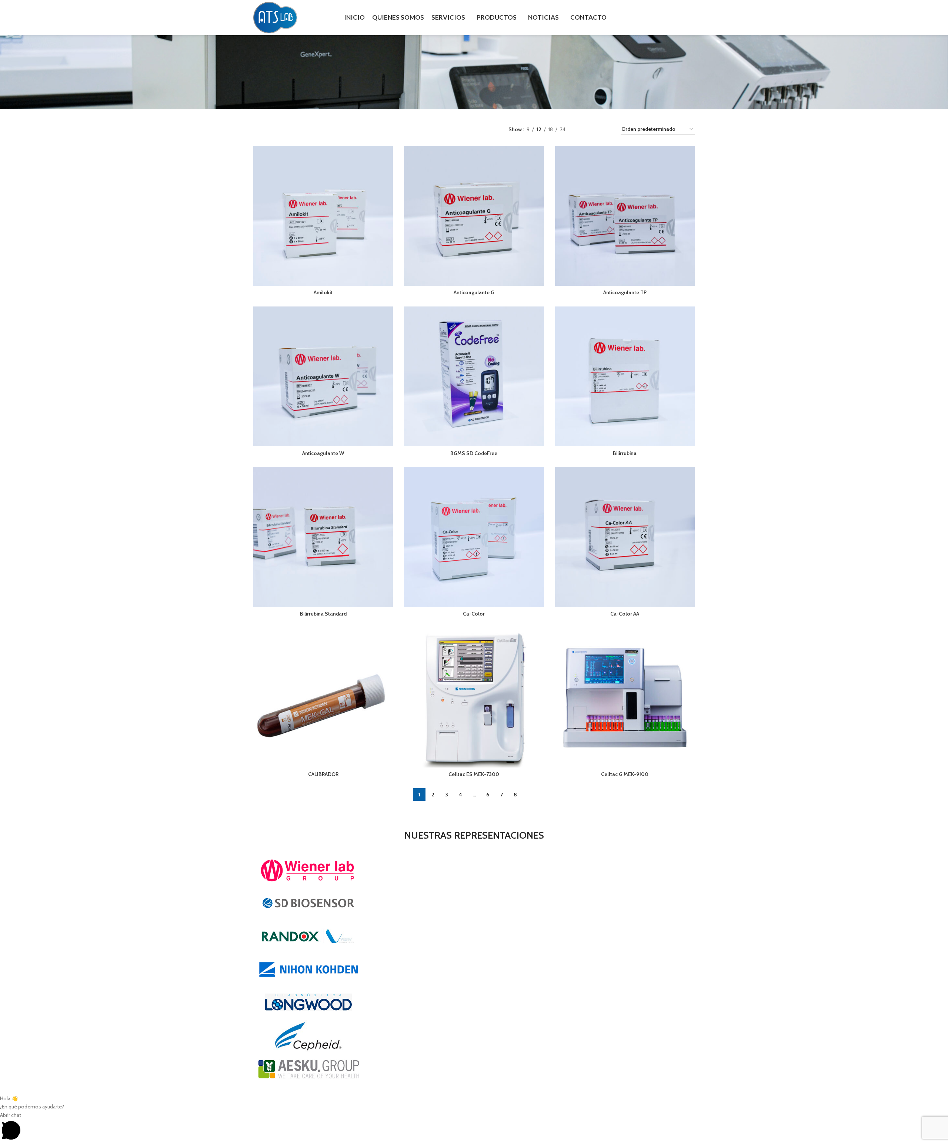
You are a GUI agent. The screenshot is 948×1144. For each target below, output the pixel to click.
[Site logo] (275, 17)
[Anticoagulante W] (323, 376)
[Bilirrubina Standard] (323, 537)
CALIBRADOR (323, 774)
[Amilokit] (323, 216)
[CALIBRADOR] (323, 697)
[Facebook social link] (657, 17)
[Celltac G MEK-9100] (625, 697)
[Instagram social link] (667, 17)
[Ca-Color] (474, 537)
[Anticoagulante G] (474, 216)
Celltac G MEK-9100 (624, 774)
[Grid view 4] (606, 129)
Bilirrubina (625, 453)
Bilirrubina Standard (323, 613)
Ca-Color (474, 613)
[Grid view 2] (582, 129)
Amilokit (323, 292)
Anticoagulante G (474, 292)
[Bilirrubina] (625, 376)
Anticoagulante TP (625, 292)
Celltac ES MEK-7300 (473, 774)
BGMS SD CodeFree (473, 453)
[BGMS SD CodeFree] (474, 376)
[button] (474, 1127)
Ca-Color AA (624, 613)
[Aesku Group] (474, 969)
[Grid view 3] (594, 129)
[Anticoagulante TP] (625, 216)
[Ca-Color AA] (625, 537)
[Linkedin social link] (676, 17)
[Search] (691, 17)
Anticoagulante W (323, 453)
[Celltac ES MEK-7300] (474, 697)
